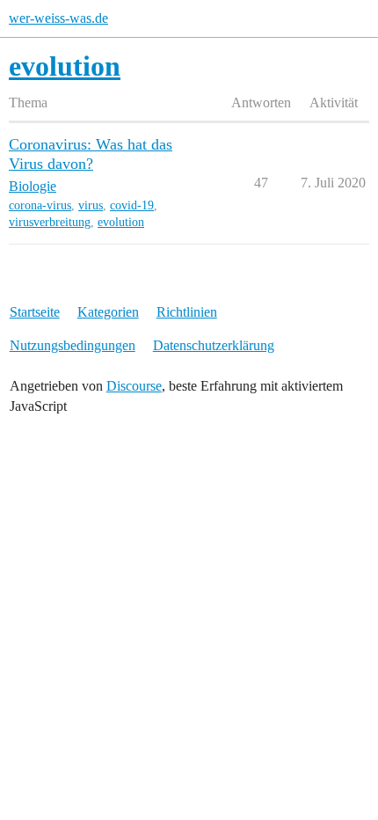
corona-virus (40, 205)
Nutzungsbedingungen (72, 345)
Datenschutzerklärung (213, 345)
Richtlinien (186, 311)
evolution (121, 222)
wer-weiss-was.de (58, 18)
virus (90, 205)
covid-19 (132, 205)
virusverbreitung (50, 222)
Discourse (134, 385)
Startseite (35, 311)
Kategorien (108, 311)
